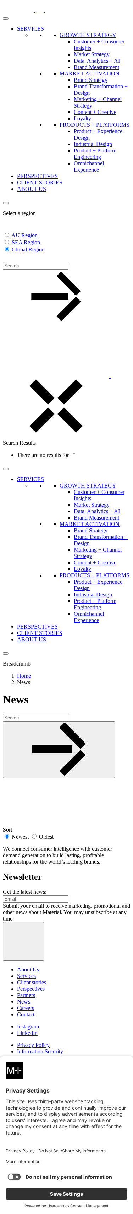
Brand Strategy (90, 80)
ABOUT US (31, 189)
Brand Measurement (96, 67)
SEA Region (26, 242)
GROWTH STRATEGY (88, 35)
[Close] (6, 203)
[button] (7, 259)
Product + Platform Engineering (95, 153)
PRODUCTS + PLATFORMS (94, 125)
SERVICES (30, 29)
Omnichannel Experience (89, 166)
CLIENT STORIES (39, 182)
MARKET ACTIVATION (90, 74)
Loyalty (82, 118)
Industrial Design (93, 144)
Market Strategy (92, 54)
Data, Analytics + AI (97, 61)
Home (24, 676)
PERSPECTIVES (37, 176)
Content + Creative (95, 112)
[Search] (115, 376)
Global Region (28, 249)
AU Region (24, 235)
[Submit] (59, 749)
